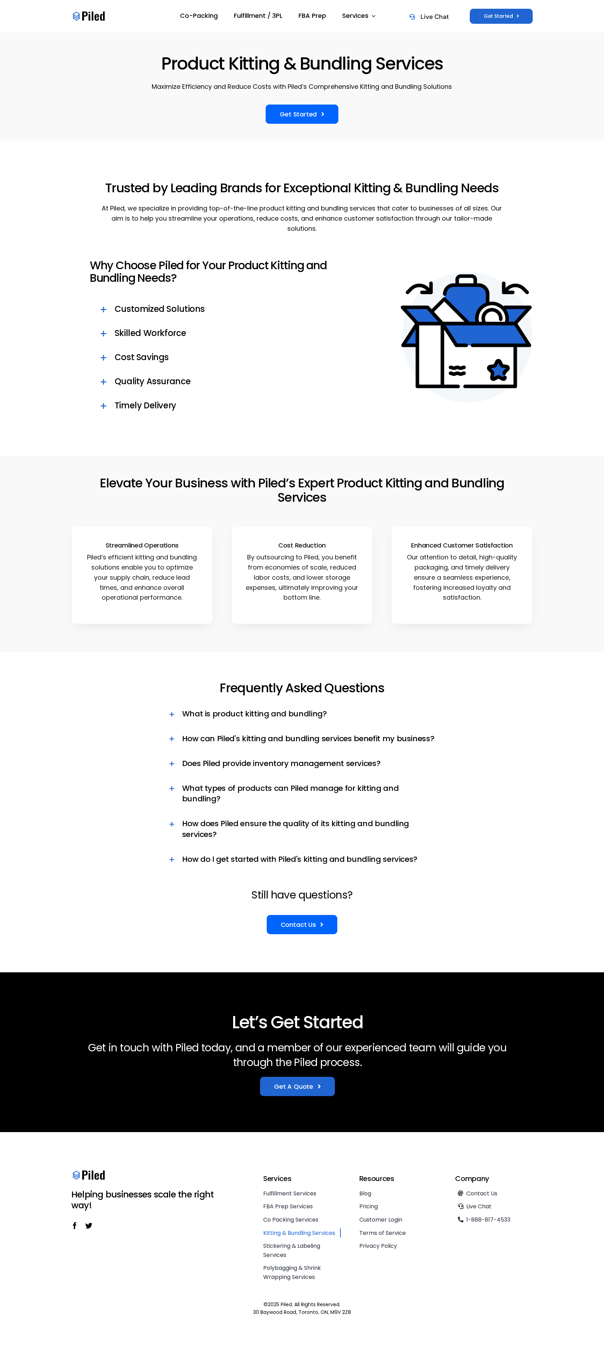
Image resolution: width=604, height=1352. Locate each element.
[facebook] (74, 1225)
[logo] (88, 13)
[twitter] (88, 1225)
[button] (222, 309)
